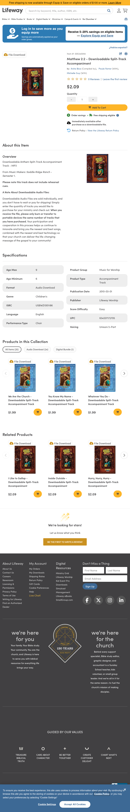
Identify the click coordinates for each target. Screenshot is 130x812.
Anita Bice (76, 68)
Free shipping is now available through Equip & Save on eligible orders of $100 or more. (65, 2)
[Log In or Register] (119, 11)
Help (31, 591)
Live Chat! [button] (35, 595)
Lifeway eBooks (64, 596)
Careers (7, 576)
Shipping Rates (37, 576)
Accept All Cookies (75, 804)
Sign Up (89, 586)
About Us (7, 568)
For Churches (88, 19)
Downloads (61, 584)
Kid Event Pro (63, 580)
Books (29, 19)
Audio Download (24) (37, 349)
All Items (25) (12, 349)
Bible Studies (17, 19)
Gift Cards (34, 583)
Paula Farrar (105, 68)
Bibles (4, 19)
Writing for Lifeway (12, 599)
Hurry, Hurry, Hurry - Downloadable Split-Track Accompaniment (103, 481)
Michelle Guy (73, 73)
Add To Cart (99, 107)
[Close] (124, 789)
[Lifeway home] (13, 10)
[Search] (108, 10)
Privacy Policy (9, 591)
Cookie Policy (101, 793)
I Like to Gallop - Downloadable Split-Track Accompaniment (23, 481)
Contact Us (8, 572)
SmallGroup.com (64, 599)
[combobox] (69, 10)
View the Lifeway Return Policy (103, 130)
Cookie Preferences (39, 587)
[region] (65, 798)
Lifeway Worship (64, 577)
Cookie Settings (47, 804)
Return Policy (35, 580)
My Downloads (36, 572)
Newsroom (8, 580)
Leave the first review (115, 79)
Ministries (56, 19)
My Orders (34, 568)
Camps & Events (71, 19)
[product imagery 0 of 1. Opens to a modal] (33, 81)
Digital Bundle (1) (65, 349)
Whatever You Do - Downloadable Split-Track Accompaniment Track (103, 400)
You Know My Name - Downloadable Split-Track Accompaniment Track (63, 400)
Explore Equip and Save (97, 35)
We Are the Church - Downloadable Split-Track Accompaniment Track (23, 400)
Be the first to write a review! (65, 541)
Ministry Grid (62, 573)
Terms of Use (9, 595)
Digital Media (42, 19)
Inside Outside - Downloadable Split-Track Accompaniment (63, 481)
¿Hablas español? (118, 47)
